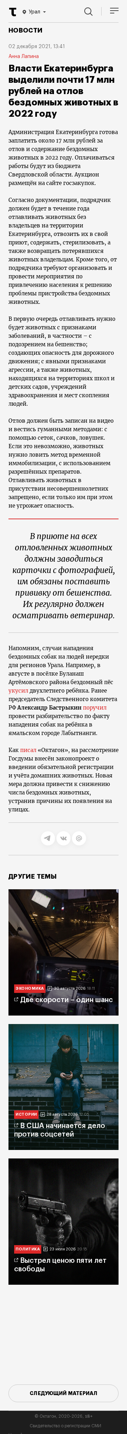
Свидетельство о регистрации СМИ (65, 1426)
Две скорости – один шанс (66, 1000)
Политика (28, 1249)
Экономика (30, 988)
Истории (26, 1114)
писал (28, 750)
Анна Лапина (23, 56)
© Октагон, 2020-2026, (64, 1416)
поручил (95, 707)
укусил (18, 690)
